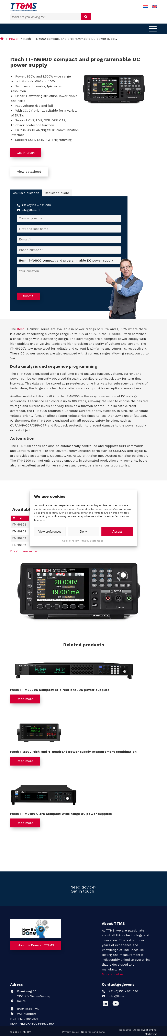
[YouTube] (116, 1004)
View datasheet (29, 171)
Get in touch (26, 153)
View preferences (50, 531)
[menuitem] (145, 7)
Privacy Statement (92, 540)
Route (21, 1001)
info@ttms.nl (31, 210)
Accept (117, 531)
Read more (25, 699)
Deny (83, 531)
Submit (28, 296)
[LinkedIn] (107, 1004)
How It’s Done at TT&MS (36, 945)
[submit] (86, 16)
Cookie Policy (70, 540)
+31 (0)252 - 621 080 (36, 205)
